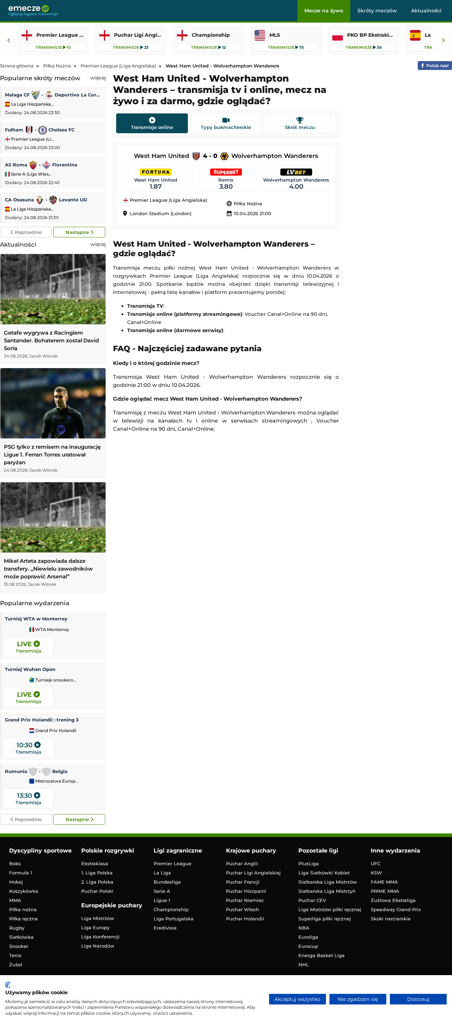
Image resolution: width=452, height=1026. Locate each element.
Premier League (172, 863)
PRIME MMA (385, 891)
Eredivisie (165, 928)
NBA (303, 928)
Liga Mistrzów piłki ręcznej (329, 909)
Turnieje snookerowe (56, 680)
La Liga (162, 872)
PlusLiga (308, 863)
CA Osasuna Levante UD (46, 199)
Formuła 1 (20, 872)
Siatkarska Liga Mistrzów (327, 882)
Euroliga (308, 937)
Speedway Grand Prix (396, 909)
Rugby (16, 928)
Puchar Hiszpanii (246, 891)
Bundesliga (167, 882)
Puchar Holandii (245, 918)
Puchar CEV (312, 900)
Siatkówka (21, 937)
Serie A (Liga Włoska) (32, 174)
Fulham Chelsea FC (40, 129)
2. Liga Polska (97, 882)
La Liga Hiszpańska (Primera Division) (32, 104)
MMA (15, 900)
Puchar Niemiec (245, 900)
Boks (15, 863)
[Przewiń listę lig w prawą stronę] (443, 40)
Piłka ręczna (23, 918)
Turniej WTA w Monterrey (36, 618)
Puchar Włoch (242, 909)
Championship (171, 909)
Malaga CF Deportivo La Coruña (53, 95)
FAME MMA (384, 882)
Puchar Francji (243, 882)
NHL (303, 964)
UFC (375, 863)
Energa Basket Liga (321, 955)
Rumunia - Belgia (36, 771)
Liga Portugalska (174, 918)
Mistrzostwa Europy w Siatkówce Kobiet (56, 781)
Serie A (162, 891)
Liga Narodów (97, 946)
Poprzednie (27, 232)
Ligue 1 (162, 900)
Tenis (15, 955)
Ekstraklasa (94, 863)
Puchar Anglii (242, 863)
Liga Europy (95, 927)
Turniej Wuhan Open (30, 669)
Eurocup (308, 946)
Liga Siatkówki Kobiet (324, 872)
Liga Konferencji (100, 936)
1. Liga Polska (97, 872)
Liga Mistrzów (97, 918)
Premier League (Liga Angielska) (32, 139)
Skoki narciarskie (391, 918)
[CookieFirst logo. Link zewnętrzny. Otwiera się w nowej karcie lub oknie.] (8, 985)
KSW (376, 872)
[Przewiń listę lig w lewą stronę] (9, 40)
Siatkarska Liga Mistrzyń (327, 891)
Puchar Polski (97, 891)
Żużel (15, 964)
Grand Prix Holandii (55, 730)
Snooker (18, 946)
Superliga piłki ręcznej (324, 918)
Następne (78, 232)
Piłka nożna (23, 909)
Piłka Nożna (244, 203)
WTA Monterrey (51, 629)
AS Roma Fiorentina (41, 164)
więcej (98, 78)
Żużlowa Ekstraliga (393, 900)
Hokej (16, 882)
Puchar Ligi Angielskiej (253, 872)
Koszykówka (23, 891)
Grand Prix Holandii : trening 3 (42, 720)
